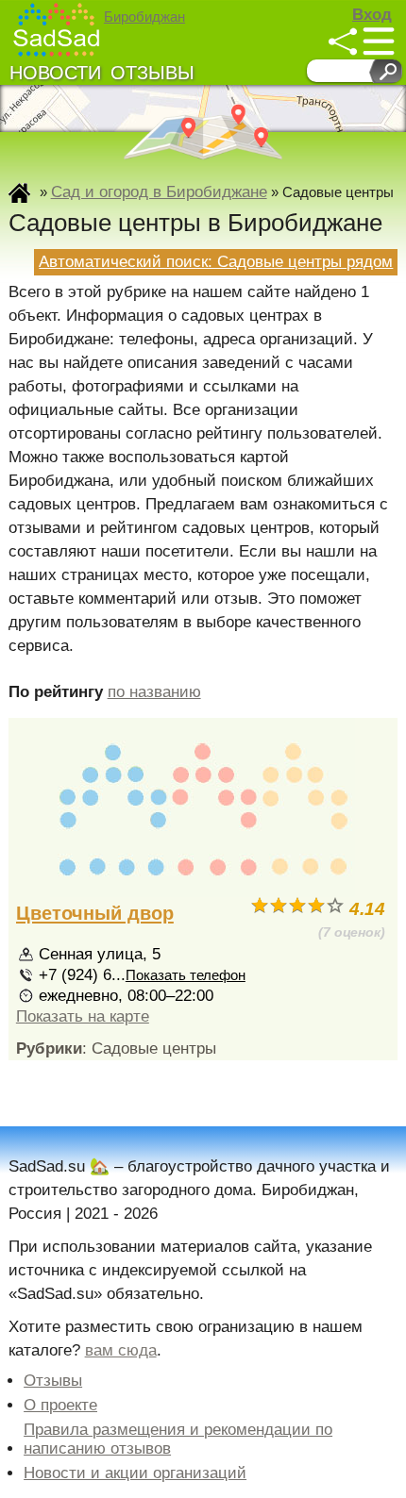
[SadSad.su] (57, 29)
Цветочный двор (95, 913)
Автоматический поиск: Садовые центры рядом (216, 262)
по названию (154, 692)
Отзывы (152, 72)
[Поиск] (385, 71)
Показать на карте (82, 1016)
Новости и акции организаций (135, 1473)
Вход (372, 15)
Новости (55, 72)
